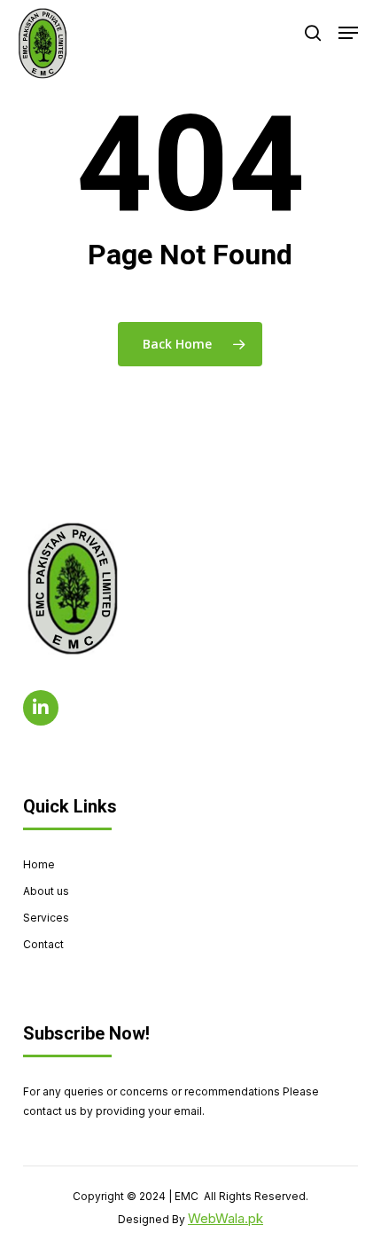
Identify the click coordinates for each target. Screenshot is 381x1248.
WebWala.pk (225, 1218)
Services (46, 917)
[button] (348, 33)
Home (39, 864)
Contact (43, 944)
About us (46, 891)
